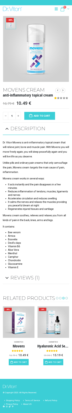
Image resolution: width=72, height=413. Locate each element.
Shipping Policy (13, 400)
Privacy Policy (12, 404)
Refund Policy (51, 400)
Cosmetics (18, 342)
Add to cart (42, 115)
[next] (62, 90)
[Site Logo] (12, 9)
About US (27, 404)
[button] (57, 9)
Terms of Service (32, 400)
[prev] (57, 90)
